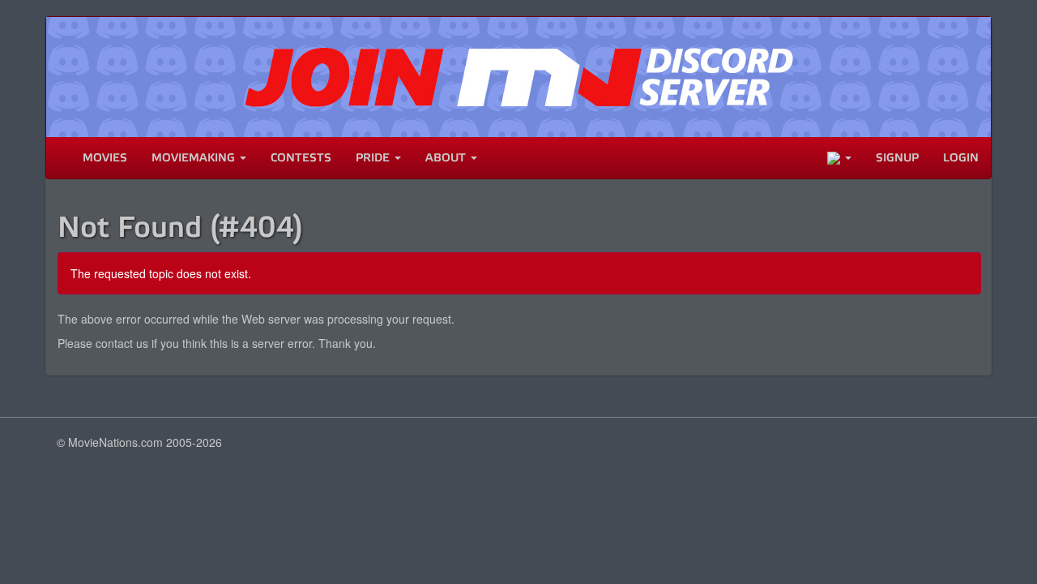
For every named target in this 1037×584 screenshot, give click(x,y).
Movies (105, 158)
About (447, 158)
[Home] (58, 158)
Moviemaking (194, 158)
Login (961, 158)
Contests (301, 158)
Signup (897, 158)
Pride (374, 158)
